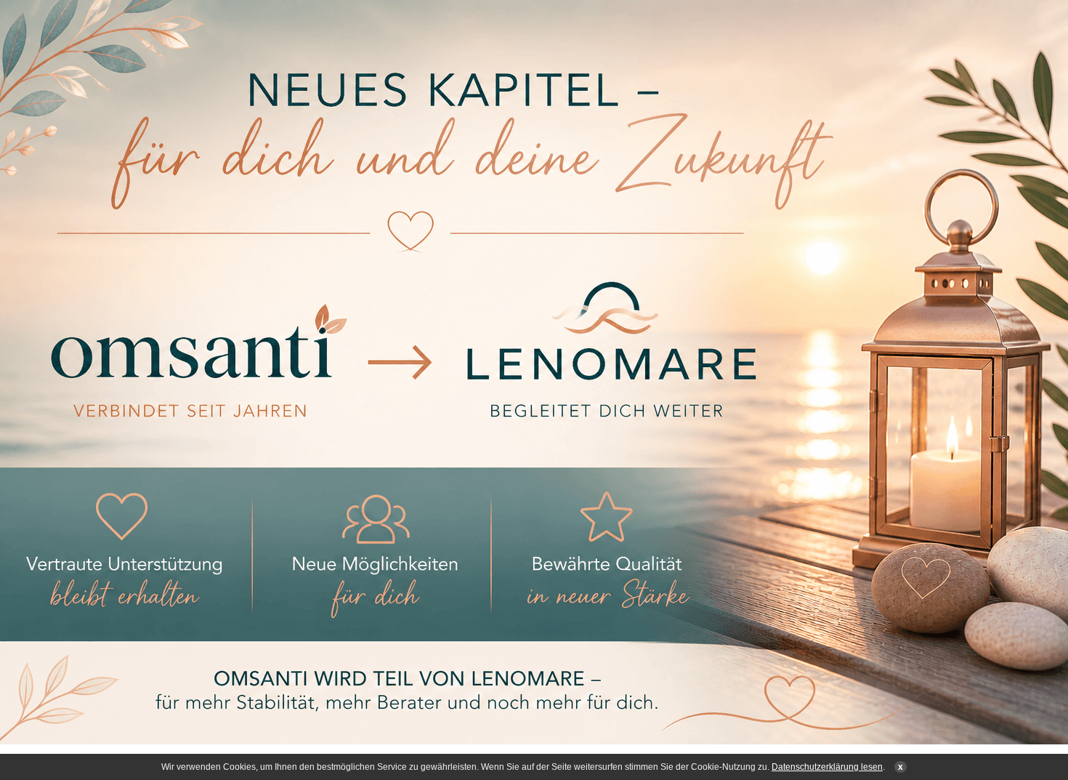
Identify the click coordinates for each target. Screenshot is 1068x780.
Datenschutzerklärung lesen (827, 767)
